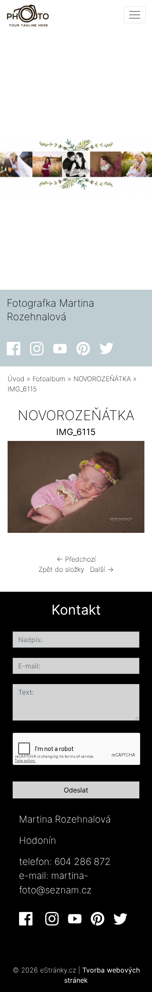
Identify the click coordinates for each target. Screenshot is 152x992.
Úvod (16, 378)
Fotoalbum (49, 378)
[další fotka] (130, 489)
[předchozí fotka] (21, 489)
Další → (102, 569)
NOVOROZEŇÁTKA (102, 378)
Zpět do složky (61, 569)
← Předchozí (76, 559)
